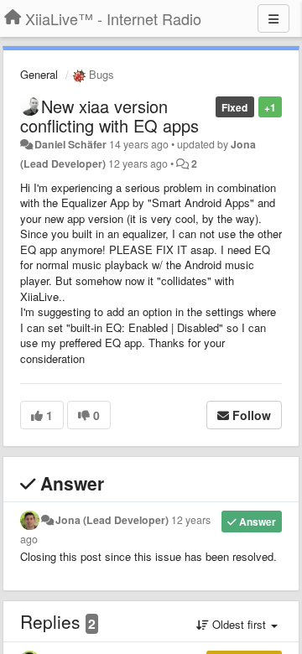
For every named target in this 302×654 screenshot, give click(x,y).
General (39, 74)
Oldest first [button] (239, 624)
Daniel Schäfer (70, 144)
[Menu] (273, 18)
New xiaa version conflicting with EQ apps (109, 116)
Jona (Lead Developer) (112, 519)
